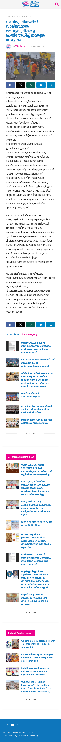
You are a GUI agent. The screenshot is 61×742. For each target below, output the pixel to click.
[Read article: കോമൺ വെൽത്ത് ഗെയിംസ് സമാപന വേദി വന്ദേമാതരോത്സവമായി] (12, 362)
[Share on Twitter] (20, 85)
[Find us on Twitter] (7, 725)
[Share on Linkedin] (51, 85)
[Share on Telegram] (41, 85)
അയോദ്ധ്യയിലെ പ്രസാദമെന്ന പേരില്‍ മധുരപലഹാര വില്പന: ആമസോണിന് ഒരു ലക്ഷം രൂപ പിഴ (36, 541)
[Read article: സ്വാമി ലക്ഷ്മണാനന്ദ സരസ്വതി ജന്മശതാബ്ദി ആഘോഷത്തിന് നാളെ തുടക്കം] (12, 597)
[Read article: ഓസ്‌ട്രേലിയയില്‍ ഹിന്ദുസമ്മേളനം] (12, 396)
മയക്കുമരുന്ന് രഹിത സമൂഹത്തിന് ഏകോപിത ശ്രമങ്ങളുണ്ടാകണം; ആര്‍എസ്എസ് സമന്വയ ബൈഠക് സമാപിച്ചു (35, 488)
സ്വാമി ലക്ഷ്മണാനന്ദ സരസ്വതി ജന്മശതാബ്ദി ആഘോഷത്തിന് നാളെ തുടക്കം (34, 599)
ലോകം (27, 16)
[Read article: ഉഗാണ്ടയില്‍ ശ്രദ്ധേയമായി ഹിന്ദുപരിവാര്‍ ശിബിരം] (12, 423)
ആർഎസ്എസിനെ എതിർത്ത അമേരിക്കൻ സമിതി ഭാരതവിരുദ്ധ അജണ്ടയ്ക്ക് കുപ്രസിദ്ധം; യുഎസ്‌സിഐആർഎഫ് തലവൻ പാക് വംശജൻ (35, 579)
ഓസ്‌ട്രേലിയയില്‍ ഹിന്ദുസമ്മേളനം (31, 395)
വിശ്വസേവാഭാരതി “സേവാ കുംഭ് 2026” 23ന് (36, 523)
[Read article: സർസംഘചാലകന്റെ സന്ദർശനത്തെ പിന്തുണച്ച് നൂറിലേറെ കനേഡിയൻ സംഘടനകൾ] (12, 346)
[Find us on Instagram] (17, 725)
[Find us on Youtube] (12, 725)
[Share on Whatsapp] (31, 85)
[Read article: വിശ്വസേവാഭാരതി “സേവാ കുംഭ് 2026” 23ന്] (12, 525)
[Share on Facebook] (10, 85)
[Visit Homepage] (30, 4)
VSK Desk (20, 46)
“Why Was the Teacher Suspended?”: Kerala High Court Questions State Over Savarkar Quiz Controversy (36, 686)
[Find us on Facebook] (3, 725)
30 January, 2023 (37, 46)
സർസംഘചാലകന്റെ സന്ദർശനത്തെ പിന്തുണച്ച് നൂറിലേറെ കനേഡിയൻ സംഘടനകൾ (36, 347)
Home (8, 16)
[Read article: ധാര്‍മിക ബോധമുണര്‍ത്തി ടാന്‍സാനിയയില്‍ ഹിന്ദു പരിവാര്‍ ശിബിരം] (12, 409)
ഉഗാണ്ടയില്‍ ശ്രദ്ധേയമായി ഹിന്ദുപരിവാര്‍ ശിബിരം (36, 421)
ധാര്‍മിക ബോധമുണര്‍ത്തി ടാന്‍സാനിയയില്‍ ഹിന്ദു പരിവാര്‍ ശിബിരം (36, 409)
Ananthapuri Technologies (29, 735)
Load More (30, 433)
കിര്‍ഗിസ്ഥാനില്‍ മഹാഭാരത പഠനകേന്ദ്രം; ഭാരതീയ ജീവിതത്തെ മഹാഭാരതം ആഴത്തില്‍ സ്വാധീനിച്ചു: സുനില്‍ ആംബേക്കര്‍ (37, 380)
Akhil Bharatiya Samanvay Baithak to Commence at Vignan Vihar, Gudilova (35, 671)
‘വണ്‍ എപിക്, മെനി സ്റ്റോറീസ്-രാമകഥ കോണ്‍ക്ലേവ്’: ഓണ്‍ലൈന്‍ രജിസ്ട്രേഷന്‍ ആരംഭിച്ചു (36, 469)
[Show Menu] (4, 4)
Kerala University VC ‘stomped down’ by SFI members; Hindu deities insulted (37, 657)
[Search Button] (57, 4)
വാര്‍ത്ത (17, 16)
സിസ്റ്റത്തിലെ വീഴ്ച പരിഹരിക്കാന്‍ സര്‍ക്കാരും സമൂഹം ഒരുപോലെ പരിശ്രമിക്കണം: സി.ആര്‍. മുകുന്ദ (36, 508)
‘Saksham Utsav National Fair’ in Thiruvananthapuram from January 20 (38, 644)
